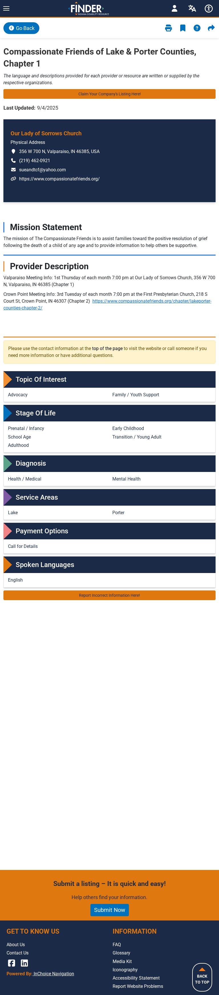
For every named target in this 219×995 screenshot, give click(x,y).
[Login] (174, 8)
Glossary (121, 953)
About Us (16, 944)
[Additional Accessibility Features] (208, 9)
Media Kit (122, 961)
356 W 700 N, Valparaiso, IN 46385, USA (55, 151)
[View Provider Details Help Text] (197, 28)
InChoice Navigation (53, 973)
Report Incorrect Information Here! (109, 595)
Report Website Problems (138, 986)
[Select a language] (192, 8)
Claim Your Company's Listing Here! (109, 94)
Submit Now (109, 909)
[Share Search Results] (211, 28)
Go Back (25, 28)
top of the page (107, 348)
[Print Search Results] (168, 28)
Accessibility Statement (136, 978)
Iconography (125, 969)
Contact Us (18, 953)
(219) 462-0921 (30, 160)
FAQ (117, 944)
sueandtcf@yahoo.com (38, 169)
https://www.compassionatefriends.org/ (55, 179)
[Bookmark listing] (183, 28)
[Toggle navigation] (6, 8)
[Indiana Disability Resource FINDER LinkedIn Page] (24, 963)
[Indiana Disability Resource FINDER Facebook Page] (12, 963)
